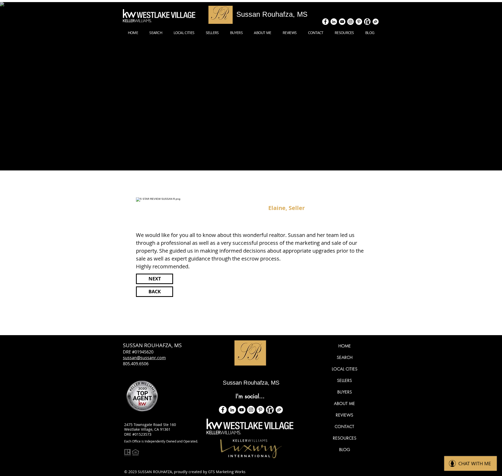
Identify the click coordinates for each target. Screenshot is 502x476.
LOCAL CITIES (344, 369)
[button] (184, 32)
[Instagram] (251, 410)
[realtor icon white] (270, 410)
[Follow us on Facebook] (325, 21)
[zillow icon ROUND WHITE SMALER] (279, 410)
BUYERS (344, 392)
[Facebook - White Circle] (223, 410)
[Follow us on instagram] (350, 21)
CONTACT (344, 426)
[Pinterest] (359, 21)
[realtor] (367, 21)
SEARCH (344, 357)
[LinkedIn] (232, 410)
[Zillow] (375, 21)
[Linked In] (333, 21)
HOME (344, 346)
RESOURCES (344, 438)
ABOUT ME (344, 403)
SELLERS (344, 380)
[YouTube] (242, 410)
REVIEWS (344, 415)
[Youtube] (342, 21)
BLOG (344, 449)
